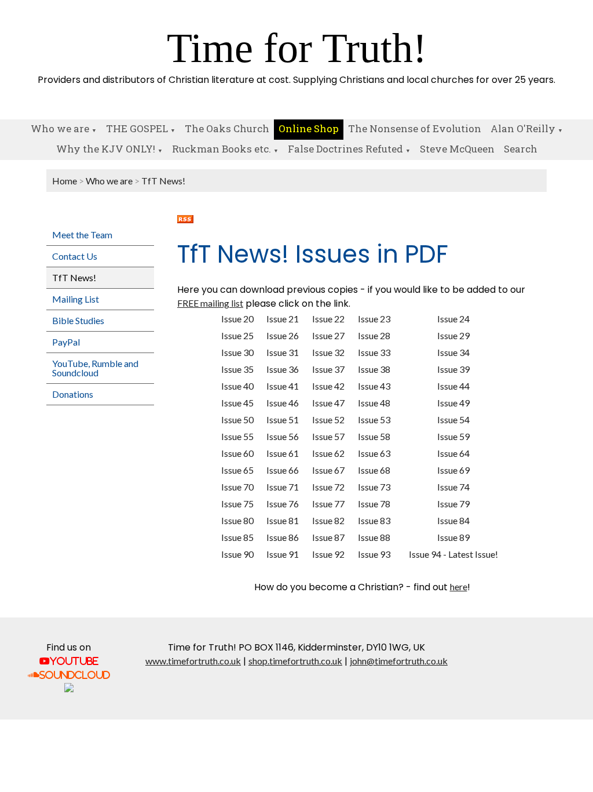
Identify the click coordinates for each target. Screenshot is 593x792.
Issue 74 (453, 486)
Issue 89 (453, 537)
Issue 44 (453, 385)
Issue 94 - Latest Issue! (453, 554)
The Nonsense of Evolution (414, 128)
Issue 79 (453, 503)
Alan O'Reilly (522, 128)
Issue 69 (453, 469)
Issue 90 (237, 554)
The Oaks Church (227, 128)
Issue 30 (237, 352)
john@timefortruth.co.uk (399, 660)
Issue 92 (328, 554)
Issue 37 (328, 369)
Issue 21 (282, 318)
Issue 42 (328, 385)
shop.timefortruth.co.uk (295, 660)
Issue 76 (282, 503)
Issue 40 (237, 385)
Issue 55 (237, 436)
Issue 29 (453, 335)
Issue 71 (282, 486)
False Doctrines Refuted (345, 148)
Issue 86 (282, 537)
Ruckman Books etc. (221, 148)
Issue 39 (453, 369)
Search (520, 148)
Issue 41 (282, 385)
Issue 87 (328, 537)
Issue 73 (374, 486)
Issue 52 (328, 419)
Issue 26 (282, 335)
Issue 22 (328, 318)
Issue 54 (453, 419)
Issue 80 (237, 520)
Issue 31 (282, 352)
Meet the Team (82, 234)
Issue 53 (374, 419)
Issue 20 (237, 318)
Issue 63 (374, 453)
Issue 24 (453, 318)
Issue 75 (237, 503)
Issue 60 (237, 453)
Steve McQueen (457, 148)
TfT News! (163, 180)
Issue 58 (374, 436)
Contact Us (74, 255)
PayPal (66, 341)
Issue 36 (282, 369)
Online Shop (309, 128)
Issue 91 (282, 554)
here (458, 586)
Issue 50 (237, 419)
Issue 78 (374, 503)
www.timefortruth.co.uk (193, 660)
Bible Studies (78, 320)
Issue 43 (374, 385)
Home (64, 180)
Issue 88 (374, 537)
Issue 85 (237, 537)
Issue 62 (328, 453)
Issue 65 (237, 469)
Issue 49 (453, 402)
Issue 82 (328, 520)
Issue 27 (328, 335)
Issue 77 (328, 503)
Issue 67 (328, 469)
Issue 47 (328, 402)
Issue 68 (374, 469)
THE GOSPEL (137, 128)
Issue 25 (237, 335)
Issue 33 (374, 352)
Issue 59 (453, 436)
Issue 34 (453, 352)
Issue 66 (282, 469)
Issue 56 (282, 436)
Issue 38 (374, 369)
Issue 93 (374, 554)
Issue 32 (328, 352)
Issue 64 (453, 453)
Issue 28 (374, 335)
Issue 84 (453, 520)
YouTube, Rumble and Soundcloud (95, 368)
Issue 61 (282, 453)
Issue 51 (282, 419)
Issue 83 (374, 520)
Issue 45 (237, 402)
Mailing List (75, 298)
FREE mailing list (210, 302)
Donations (72, 393)
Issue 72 (328, 486)
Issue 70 (237, 486)
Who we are (60, 128)
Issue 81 (282, 520)
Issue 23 (374, 318)
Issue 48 (374, 402)
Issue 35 (237, 369)
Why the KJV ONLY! (105, 148)
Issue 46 (282, 402)
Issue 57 (328, 436)
